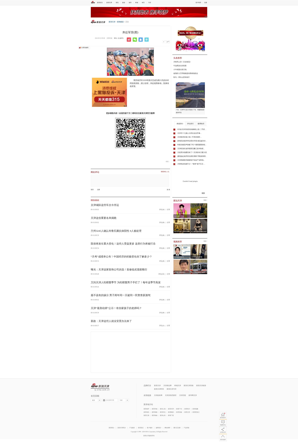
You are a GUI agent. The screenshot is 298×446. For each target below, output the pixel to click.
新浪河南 (154, 409)
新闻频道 (120, 22)
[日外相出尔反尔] (181, 245)
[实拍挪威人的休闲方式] (198, 204)
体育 (143, 2)
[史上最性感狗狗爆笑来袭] (198, 219)
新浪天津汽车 (171, 389)
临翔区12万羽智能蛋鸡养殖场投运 (185, 73)
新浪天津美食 (188, 385)
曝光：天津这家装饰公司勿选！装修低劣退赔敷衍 (119, 269)
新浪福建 (195, 409)
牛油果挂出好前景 (179, 66)
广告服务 (132, 428)
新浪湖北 (146, 412)
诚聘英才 (158, 428)
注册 (205, 2)
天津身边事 (167, 385)
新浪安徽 (179, 412)
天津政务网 (158, 395)
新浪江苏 (187, 412)
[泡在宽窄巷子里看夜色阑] (181, 219)
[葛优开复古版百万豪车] (198, 260)
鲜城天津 (177, 385)
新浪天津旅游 (201, 385)
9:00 (121, 400)
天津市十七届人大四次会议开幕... (189, 133)
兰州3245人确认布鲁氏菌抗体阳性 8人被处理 (116, 230)
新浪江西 (146, 415)
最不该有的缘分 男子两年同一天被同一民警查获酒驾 (120, 295)
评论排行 (190, 124)
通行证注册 (176, 428)
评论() (161, 209)
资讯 (117, 2)
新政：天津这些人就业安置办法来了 (111, 321)
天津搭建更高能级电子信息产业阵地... (191, 160)
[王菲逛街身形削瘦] (198, 245)
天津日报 (182, 395)
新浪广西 (171, 415)
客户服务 (149, 428)
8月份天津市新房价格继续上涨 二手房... (191, 129)
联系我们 (141, 428)
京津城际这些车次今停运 (105, 205)
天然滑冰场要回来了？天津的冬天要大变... (192, 152)
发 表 (168, 189)
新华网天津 (193, 395)
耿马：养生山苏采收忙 (181, 77)
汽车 (149, 2)
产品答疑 (186, 428)
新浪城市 (146, 409)
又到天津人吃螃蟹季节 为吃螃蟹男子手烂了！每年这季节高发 (126, 282)
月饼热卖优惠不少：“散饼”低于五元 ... (191, 164)
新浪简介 (111, 428)
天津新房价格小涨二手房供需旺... (189, 137)
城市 (130, 2)
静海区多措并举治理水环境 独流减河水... (192, 141)
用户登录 (198, 2)
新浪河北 (163, 412)
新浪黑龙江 (196, 412)
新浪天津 (109, 2)
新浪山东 (163, 415)
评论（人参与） (119, 38)
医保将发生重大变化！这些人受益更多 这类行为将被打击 (123, 243)
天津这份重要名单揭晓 (103, 217)
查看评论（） (165, 171)
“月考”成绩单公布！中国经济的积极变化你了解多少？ (121, 256)
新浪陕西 (171, 412)
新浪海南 (154, 415)
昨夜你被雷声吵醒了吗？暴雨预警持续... (192, 145)
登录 (92, 189)
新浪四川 (187, 409)
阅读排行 (180, 124)
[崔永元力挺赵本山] (181, 260)
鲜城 (136, 2)
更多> (205, 200)
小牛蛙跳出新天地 (179, 69)
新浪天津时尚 (159, 389)
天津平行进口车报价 (186, 110)
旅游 (123, 2)
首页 (93, 400)
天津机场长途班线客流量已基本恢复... (191, 148)
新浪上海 (163, 409)
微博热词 (201, 124)
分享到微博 (84, 47)
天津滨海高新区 (170, 395)
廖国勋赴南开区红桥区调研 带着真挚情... (192, 156)
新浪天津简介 (122, 428)
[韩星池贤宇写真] (181, 204)
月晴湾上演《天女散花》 (182, 62)
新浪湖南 (154, 412)
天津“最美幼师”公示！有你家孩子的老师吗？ (116, 308)
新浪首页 (100, 2)
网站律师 (167, 428)
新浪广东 (179, 409)
